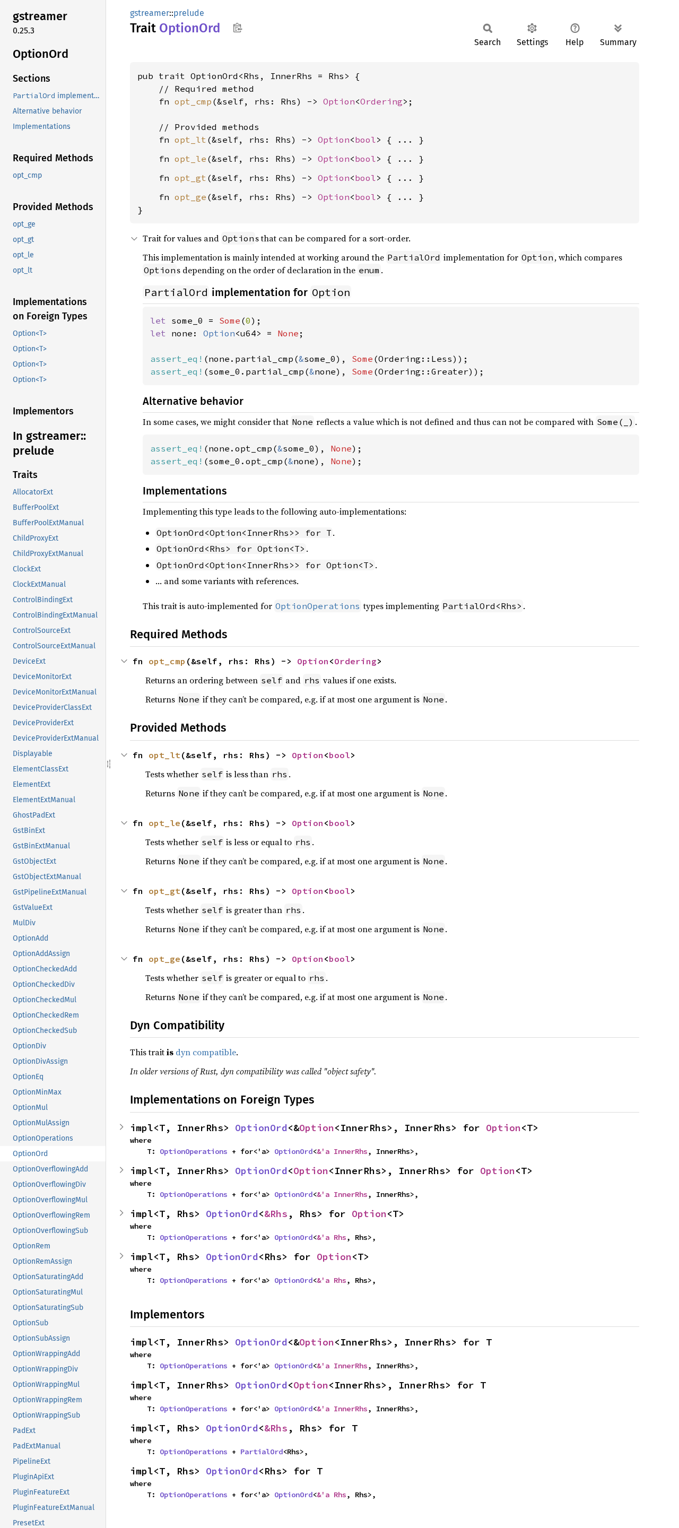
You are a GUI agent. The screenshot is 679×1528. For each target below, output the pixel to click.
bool (365, 139)
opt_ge (190, 197)
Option (339, 101)
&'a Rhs (331, 1237)
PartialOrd (261, 1451)
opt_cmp (193, 101)
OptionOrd (261, 1128)
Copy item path (237, 28)
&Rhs (276, 1214)
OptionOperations (194, 1151)
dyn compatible (206, 1052)
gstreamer (149, 13)
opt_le (190, 158)
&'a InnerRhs (342, 1151)
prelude (188, 13)
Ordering (381, 101)
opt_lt (190, 139)
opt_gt (190, 177)
